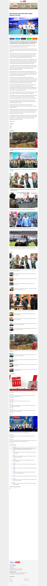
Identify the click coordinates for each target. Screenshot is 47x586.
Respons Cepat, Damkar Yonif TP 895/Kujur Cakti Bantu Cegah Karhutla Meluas (24, 465)
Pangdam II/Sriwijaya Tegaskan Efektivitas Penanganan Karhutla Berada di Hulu (25, 279)
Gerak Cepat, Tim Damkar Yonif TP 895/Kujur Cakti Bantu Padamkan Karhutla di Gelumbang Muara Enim (25, 289)
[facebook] (12, 39)
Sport (13, 11)
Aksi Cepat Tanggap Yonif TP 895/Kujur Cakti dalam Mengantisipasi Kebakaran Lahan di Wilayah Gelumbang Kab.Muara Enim (24, 449)
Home (10, 11)
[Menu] (10, 1)
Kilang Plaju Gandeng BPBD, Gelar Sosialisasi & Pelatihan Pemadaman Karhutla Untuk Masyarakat (23, 150)
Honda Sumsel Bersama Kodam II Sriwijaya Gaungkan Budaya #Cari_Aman (24, 284)
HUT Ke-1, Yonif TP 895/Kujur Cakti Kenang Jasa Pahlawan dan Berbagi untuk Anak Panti (24, 453)
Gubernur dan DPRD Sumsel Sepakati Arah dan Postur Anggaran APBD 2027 (22, 310)
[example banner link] (15, 563)
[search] (35, 1)
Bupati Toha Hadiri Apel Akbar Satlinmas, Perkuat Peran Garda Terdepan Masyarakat (23, 228)
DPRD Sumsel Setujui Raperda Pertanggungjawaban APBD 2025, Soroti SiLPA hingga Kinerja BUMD (25, 329)
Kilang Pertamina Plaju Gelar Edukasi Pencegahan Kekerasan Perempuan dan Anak (22, 209)
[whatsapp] (29, 39)
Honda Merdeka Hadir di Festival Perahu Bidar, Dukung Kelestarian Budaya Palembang (24, 406)
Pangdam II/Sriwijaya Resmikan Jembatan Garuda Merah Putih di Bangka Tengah (25, 469)
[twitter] (17, 39)
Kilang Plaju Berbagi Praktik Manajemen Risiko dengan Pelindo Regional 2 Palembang (25, 365)
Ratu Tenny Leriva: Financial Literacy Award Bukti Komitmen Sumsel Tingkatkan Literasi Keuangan (23, 170)
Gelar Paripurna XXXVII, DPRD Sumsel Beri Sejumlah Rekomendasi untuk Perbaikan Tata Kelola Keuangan (25, 324)
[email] (23, 39)
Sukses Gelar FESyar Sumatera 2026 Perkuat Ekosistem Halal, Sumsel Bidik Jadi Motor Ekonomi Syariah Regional (25, 441)
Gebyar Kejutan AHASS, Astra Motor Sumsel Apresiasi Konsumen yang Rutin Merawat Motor (25, 370)
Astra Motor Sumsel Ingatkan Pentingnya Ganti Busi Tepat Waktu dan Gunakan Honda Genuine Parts (23, 392)
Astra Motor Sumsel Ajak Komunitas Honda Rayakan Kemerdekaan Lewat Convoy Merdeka (24, 411)
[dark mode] (37, 1)
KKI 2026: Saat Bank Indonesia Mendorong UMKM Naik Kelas (19, 432)
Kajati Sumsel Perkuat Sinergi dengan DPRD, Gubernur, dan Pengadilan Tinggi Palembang (24, 484)
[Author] (10, 128)
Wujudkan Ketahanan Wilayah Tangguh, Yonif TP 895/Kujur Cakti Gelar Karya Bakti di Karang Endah (24, 457)
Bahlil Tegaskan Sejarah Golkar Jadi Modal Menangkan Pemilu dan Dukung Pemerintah (24, 314)
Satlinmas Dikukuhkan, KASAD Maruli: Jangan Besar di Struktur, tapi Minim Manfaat (25, 274)
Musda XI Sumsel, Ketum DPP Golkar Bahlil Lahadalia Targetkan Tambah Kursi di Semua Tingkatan (24, 480)
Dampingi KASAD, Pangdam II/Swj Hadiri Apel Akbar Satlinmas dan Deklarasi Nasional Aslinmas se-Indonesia (23, 190)
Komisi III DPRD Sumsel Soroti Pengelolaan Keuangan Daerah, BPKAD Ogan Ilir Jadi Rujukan (25, 319)
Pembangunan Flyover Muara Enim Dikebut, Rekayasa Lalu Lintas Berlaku (25, 476)
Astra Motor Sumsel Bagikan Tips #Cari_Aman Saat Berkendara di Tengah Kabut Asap (24, 396)
